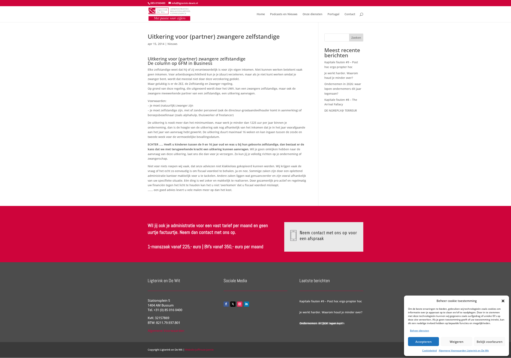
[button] (503, 301)
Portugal (333, 14)
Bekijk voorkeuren (489, 342)
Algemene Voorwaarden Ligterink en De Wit (464, 350)
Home (261, 14)
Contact (350, 14)
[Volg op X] (233, 304)
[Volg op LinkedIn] (246, 304)
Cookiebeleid (429, 350)
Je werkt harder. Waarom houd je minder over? (330, 312)
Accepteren (423, 342)
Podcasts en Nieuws (283, 14)
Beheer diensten (419, 330)
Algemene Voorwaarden (166, 330)
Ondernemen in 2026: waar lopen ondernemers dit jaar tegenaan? (342, 88)
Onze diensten (312, 14)
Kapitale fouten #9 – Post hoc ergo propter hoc (330, 301)
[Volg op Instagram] (239, 304)
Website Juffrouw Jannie (199, 349)
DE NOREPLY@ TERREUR (340, 110)
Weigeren (456, 342)
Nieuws (172, 44)
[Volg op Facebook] (226, 304)
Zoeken (356, 38)
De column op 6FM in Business (180, 63)
